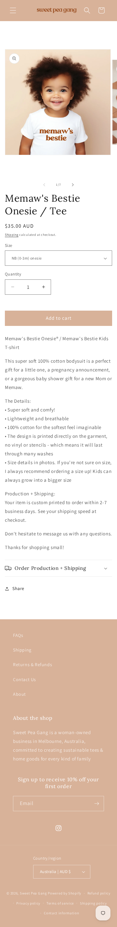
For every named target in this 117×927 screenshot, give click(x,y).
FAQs (18, 635)
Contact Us (24, 679)
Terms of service (60, 903)
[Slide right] (73, 185)
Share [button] (18, 588)
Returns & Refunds (32, 664)
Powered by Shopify (64, 893)
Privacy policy (28, 903)
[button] (13, 10)
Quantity (13, 274)
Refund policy (98, 893)
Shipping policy (93, 903)
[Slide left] (44, 185)
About (19, 694)
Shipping (12, 235)
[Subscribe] (96, 803)
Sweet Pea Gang (33, 893)
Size (8, 245)
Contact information (61, 913)
